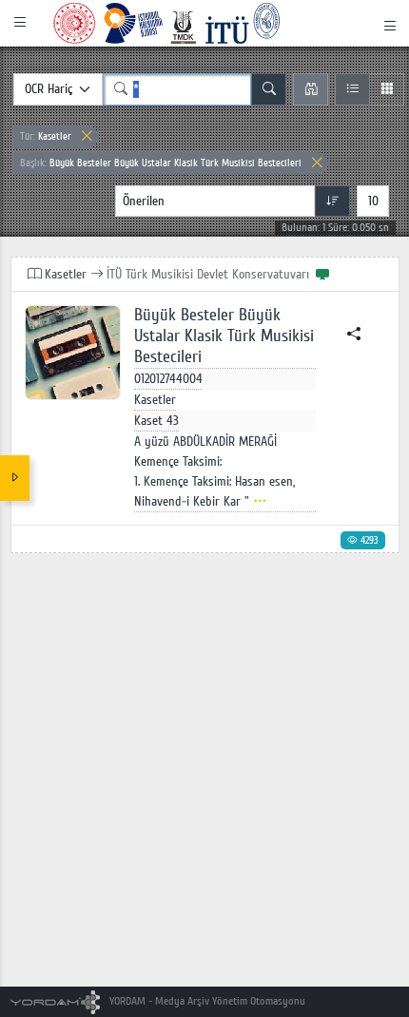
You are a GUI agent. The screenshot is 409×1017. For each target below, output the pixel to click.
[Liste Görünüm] (352, 89)
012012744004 (168, 379)
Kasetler (45, 136)
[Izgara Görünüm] (386, 89)
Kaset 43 (156, 421)
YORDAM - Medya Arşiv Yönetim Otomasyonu (206, 1001)
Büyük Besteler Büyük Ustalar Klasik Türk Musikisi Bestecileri (161, 163)
